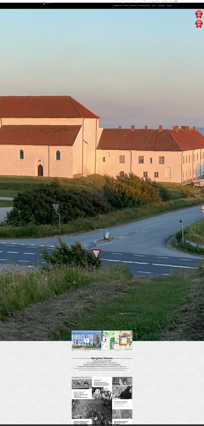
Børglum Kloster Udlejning (156, 1)
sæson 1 (117, 366)
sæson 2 (124, 366)
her (105, 363)
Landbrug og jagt (164, 1)
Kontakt (170, 1)
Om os (149, 1)
